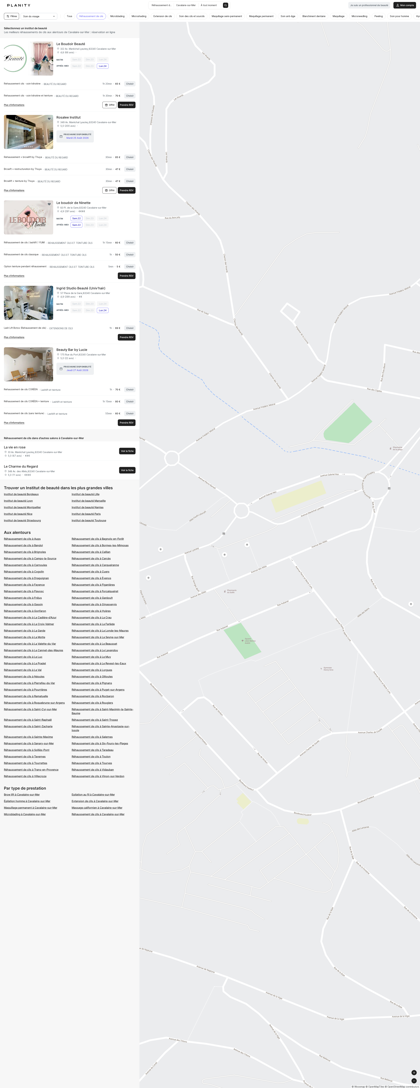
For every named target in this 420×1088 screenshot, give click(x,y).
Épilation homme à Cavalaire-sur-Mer (27, 801)
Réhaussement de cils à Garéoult (92, 597)
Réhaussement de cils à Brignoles (25, 552)
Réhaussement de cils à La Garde (24, 630)
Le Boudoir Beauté (70, 44)
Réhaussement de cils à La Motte (24, 637)
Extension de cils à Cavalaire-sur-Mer (95, 801)
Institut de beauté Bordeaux (21, 494)
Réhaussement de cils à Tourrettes (25, 763)
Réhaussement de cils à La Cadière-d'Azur (30, 617)
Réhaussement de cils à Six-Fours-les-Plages (100, 743)
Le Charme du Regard (21, 466)
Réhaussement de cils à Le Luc (23, 656)
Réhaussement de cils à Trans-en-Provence (31, 769)
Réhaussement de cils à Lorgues (92, 670)
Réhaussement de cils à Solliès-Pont (26, 750)
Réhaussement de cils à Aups (22, 538)
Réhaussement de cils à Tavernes (25, 756)
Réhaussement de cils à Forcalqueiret (95, 591)
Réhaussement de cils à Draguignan (26, 578)
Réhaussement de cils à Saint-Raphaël (28, 719)
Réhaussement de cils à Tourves (92, 763)
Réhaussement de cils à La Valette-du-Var (30, 643)
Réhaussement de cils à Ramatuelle (26, 696)
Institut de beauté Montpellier (22, 507)
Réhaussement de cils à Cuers (90, 571)
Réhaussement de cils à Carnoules (25, 565)
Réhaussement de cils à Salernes (92, 736)
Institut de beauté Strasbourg (22, 520)
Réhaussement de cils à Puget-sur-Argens (98, 689)
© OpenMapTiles (375, 1086)
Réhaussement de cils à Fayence (24, 584)
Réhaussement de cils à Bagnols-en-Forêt (98, 538)
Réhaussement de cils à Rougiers (92, 702)
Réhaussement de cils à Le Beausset (94, 643)
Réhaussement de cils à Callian (91, 552)
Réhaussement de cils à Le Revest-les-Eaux (99, 663)
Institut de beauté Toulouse (89, 520)
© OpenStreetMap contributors (402, 1086)
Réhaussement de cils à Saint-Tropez (95, 719)
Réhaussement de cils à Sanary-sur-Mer (29, 743)
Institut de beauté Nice (18, 513)
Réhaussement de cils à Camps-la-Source (30, 558)
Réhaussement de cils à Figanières (93, 584)
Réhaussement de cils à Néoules (24, 676)
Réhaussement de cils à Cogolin (24, 571)
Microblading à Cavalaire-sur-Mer (25, 814)
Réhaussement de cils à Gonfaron (25, 611)
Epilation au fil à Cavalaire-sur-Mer (93, 794)
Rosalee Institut (68, 117)
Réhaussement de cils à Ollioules (92, 676)
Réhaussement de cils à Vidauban (93, 769)
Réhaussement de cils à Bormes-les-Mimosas (100, 545)
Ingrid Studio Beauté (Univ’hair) (80, 288)
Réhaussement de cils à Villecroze (25, 776)
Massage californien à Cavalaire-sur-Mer (97, 807)
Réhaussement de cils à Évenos (91, 578)
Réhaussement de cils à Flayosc (24, 591)
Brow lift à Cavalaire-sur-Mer (22, 794)
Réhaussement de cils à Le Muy (91, 656)
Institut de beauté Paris (86, 513)
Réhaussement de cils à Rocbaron (93, 696)
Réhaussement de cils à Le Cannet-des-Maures (33, 650)
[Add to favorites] (49, 45)
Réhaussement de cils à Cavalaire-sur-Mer (98, 814)
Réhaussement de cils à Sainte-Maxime (28, 736)
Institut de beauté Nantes (88, 507)
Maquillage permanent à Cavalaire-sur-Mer (30, 807)
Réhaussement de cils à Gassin (23, 604)
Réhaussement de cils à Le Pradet (25, 663)
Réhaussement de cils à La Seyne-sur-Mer (98, 637)
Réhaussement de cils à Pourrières (25, 689)
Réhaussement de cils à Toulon (91, 756)
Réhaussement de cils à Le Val (23, 670)
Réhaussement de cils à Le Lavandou (95, 650)
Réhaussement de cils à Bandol (23, 545)
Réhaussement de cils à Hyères (91, 611)
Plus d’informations (14, 104)
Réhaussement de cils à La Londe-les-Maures (100, 630)
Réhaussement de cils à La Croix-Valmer (29, 624)
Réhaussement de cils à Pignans (92, 683)
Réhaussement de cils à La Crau (92, 617)
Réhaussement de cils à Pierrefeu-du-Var (29, 683)
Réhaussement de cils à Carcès (91, 558)
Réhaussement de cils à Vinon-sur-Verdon (98, 776)
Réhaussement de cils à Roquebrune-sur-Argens (34, 702)
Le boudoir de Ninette (73, 203)
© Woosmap (358, 1086)
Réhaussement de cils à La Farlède (93, 624)
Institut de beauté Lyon (18, 500)
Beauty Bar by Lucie (71, 350)
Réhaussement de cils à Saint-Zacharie (28, 726)
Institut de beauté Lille (85, 494)
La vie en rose (15, 447)
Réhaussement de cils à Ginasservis (94, 604)
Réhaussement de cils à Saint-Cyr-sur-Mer (30, 709)
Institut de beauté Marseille (89, 500)
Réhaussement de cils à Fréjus (23, 597)
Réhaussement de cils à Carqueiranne (95, 565)
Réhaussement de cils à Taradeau (93, 750)
